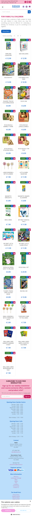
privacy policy (27, 393)
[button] (16, 514)
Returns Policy (16, 498)
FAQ (16, 482)
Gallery (16, 481)
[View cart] (26, 6)
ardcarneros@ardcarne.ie (16, 464)
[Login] (23, 6)
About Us (16, 476)
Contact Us (16, 487)
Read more (10, 507)
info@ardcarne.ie (28, 2)
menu (2, 6)
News (16, 479)
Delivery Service (16, 496)
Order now (14, 40)
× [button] (30, 501)
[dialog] (16, 508)
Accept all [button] (8, 510)
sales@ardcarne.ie (16, 452)
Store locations (30, 2)
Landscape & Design (16, 478)
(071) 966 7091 (25, 2)
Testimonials (16, 486)
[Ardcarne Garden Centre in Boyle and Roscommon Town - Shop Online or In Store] (16, 6)
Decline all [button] (23, 510)
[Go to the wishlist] (30, 6)
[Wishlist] (30, 6)
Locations (16, 484)
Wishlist (12, 40)
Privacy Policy (16, 495)
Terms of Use (16, 499)
